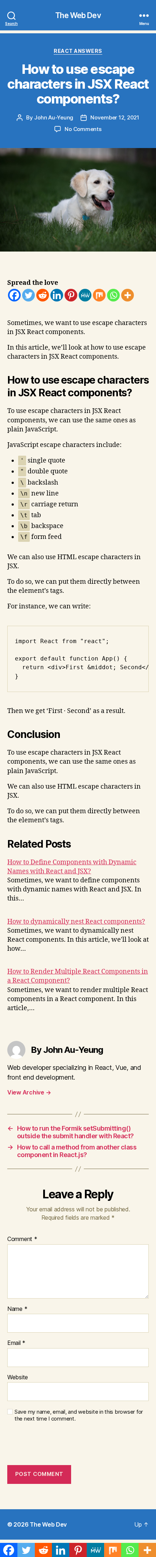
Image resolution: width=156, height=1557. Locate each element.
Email (16, 1343)
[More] (127, 295)
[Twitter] (28, 295)
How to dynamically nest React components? (76, 921)
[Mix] (99, 295)
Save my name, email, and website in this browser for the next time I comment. (79, 1415)
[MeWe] (85, 295)
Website (17, 1377)
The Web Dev (77, 15)
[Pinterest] (71, 295)
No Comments (83, 129)
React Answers (78, 51)
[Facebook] (14, 295)
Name (17, 1309)
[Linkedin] (56, 295)
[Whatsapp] (113, 295)
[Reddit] (42, 295)
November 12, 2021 (114, 117)
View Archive (29, 1092)
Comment (22, 1239)
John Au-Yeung (53, 117)
